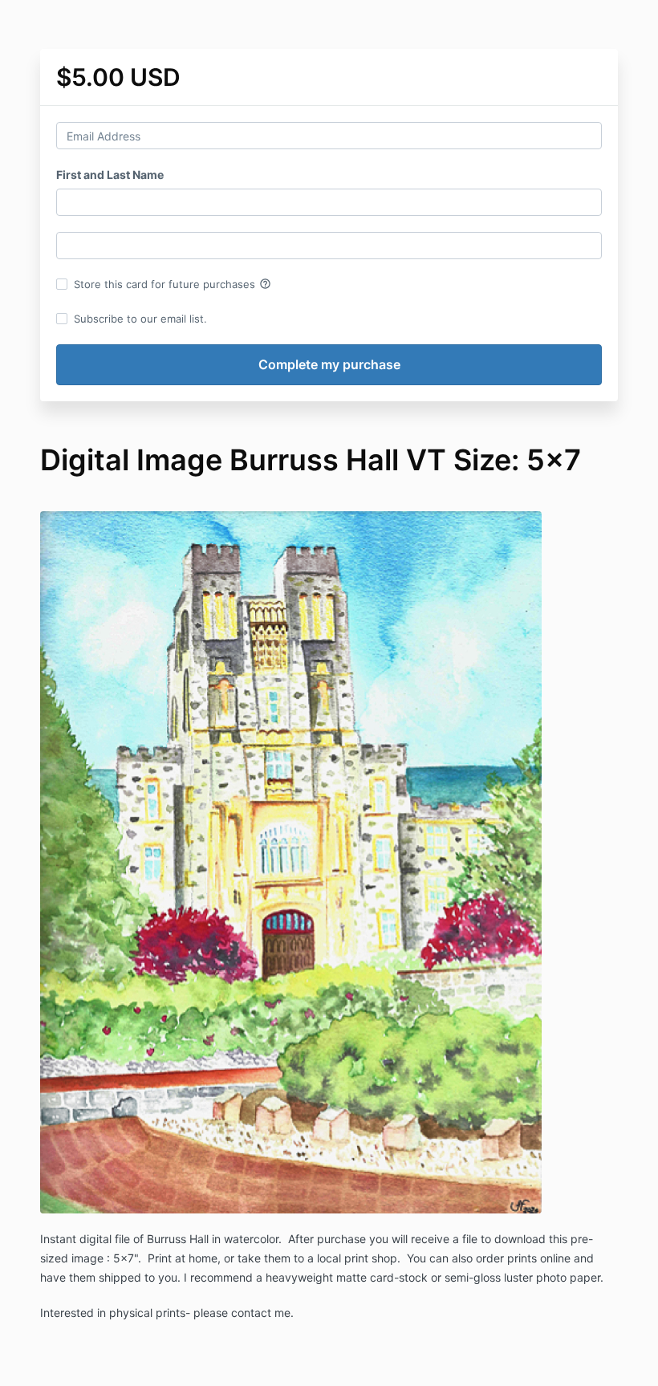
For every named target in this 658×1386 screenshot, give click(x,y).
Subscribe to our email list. (140, 318)
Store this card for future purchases (172, 284)
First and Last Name (110, 174)
